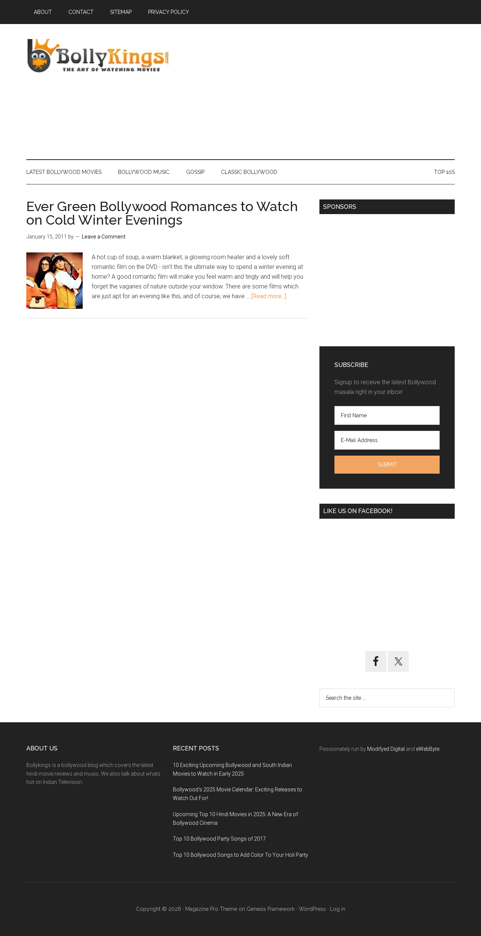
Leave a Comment (104, 237)
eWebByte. (428, 749)
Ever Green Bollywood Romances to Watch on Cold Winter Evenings (162, 213)
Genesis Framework (271, 909)
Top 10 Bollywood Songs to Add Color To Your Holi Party (240, 855)
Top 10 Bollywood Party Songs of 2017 (219, 839)
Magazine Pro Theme (211, 909)
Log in (337, 909)
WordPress (312, 909)
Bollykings (97, 56)
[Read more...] (268, 296)
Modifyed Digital (386, 749)
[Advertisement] (318, 91)
